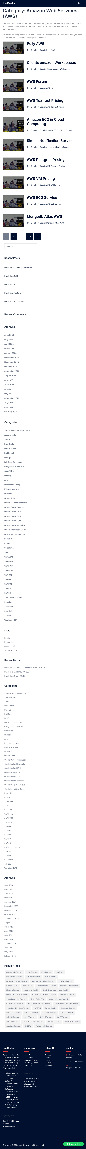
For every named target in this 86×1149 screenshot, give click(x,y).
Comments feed (11, 646)
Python (7, 543)
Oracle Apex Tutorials (31, 990)
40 (29, 237)
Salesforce (9, 548)
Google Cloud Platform (14, 466)
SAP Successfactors (13, 597)
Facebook (48, 1063)
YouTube (48, 1055)
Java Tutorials (27, 986)
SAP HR (7, 579)
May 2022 (8, 394)
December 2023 (11, 357)
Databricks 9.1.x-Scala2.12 (15, 301)
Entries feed (9, 642)
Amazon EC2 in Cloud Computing (45, 121)
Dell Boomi (9, 453)
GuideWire (9, 471)
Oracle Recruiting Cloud (14, 534)
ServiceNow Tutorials (72, 1021)
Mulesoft (8, 494)
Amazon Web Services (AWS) (17, 430)
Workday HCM (10, 620)
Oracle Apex (9, 498)
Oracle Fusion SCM (12, 521)
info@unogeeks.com (73, 1068)
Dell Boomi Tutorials (33, 976)
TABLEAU (28, 1026)
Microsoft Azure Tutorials (69, 986)
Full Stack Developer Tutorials (16, 981)
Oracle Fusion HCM (12, 512)
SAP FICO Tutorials (66, 1012)
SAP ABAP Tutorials (13, 1012)
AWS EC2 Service (42, 197)
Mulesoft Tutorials (12, 990)
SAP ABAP (8, 557)
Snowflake (9, 611)
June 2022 (9, 389)
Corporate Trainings (31, 1060)
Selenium (8, 602)
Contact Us (28, 1065)
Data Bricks (9, 444)
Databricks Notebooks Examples (18, 267)
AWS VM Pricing (41, 178)
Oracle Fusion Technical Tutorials (39, 1003)
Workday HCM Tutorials (44, 1026)
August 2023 (10, 375)
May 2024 (8, 339)
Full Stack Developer (13, 462)
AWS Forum (37, 81)
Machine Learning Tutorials (46, 986)
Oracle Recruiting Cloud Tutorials (17, 1008)
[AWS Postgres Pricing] (13, 164)
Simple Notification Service (50, 140)
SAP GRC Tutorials (12, 1017)
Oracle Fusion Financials (14, 507)
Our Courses (28, 1057)
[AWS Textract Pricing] (13, 104)
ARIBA (7, 439)
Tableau (7, 615)
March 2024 (9, 348)
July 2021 (8, 403)
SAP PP (7, 588)
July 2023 (8, 380)
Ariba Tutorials (32, 972)
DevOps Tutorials (51, 976)
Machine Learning (12, 484)
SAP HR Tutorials (29, 1017)
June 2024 (9, 335)
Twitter (47, 1057)
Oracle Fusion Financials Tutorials (44, 994)
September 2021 (11, 398)
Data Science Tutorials (14, 976)
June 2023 (9, 385)
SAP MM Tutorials (46, 1017)
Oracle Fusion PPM (12, 516)
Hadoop (7, 475)
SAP (6, 552)
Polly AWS (35, 43)
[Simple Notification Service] (13, 145)
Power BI (8, 539)
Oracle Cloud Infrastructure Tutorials (56, 990)
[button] (73, 1144)
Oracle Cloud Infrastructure (16, 503)
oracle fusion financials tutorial (17, 994)
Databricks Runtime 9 (13, 293)
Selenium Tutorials (53, 1021)
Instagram (48, 1065)
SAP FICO (8, 570)
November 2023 (11, 362)
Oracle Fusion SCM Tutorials (58, 999)
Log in (7, 638)
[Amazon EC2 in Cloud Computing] (13, 124)
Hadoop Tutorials (12, 986)
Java (6, 480)
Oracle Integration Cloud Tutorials (66, 1003)
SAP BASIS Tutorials (31, 1012)
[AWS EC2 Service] (13, 201)
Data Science (10, 448)
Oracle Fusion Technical (14, 525)
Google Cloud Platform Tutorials (43, 981)
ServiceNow (9, 606)
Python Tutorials (51, 1008)
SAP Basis (8, 561)
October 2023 (10, 366)
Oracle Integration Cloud (15, 530)
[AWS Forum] (13, 85)
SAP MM (8, 584)
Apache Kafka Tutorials (14, 972)
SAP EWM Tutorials (49, 1012)
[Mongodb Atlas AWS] (13, 220)
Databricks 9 (9, 284)
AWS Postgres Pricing (46, 159)
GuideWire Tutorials (65, 981)
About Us (27, 1055)
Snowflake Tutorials (13, 1026)
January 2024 (10, 353)
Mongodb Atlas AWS (44, 216)
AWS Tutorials (46, 972)
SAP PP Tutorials (62, 1017)
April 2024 (9, 344)
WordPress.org (10, 650)
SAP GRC (8, 575)
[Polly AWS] (13, 48)
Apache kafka (10, 435)
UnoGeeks (8, 3)
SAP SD (7, 593)
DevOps (7, 457)
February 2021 (10, 412)
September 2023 (11, 371)
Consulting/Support (31, 1063)
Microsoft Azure (11, 489)
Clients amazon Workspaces (51, 62)
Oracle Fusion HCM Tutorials (16, 999)
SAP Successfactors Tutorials (33, 1021)
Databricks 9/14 (11, 276)
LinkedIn (48, 1060)
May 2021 (8, 407)
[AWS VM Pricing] (13, 182)
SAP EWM (8, 566)
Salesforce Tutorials (68, 1008)
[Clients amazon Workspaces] (13, 66)
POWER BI (37, 1008)
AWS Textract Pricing (45, 100)
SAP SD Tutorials (12, 1021)
